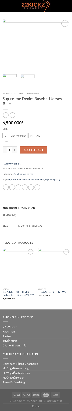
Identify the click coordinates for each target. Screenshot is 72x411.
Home (6, 93)
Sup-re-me (33, 93)
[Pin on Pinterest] (31, 187)
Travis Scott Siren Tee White (53, 292)
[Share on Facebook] (12, 187)
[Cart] (67, 6)
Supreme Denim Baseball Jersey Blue (26, 179)
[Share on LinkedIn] (37, 187)
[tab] (36, 208)
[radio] (5, 135)
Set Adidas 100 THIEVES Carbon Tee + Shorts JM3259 (18, 294)
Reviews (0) (9, 215)
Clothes (18, 93)
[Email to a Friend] (25, 187)
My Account (17, 401)
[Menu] (5, 6)
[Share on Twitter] (18, 187)
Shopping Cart (53, 401)
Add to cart (33, 149)
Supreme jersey (52, 179)
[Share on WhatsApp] (6, 187)
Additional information (19, 208)
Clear (6, 141)
